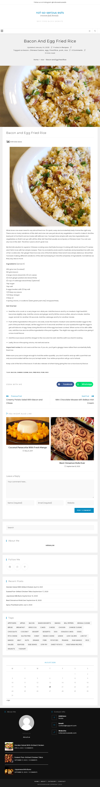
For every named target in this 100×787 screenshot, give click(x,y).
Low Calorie (72, 636)
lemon (60, 636)
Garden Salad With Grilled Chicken (19, 587)
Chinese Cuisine (37, 50)
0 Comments (77, 50)
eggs (79, 632)
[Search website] (95, 31)
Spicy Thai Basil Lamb (14, 605)
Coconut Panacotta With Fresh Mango (27, 447)
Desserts (46, 632)
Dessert (35, 632)
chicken (62, 627)
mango (11, 640)
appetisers (12, 623)
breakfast (20, 627)
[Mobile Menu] (2, 31)
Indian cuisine (48, 636)
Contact (62, 781)
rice (66, 50)
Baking (57, 623)
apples (22, 623)
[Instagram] (89, 31)
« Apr (8, 700)
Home (37, 781)
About (43, 781)
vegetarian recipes (74, 644)
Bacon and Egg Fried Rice (56, 59)
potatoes (54, 640)
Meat (19, 640)
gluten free (25, 636)
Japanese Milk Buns (14, 596)
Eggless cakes (67, 632)
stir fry (44, 644)
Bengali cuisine (83, 623)
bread (10, 627)
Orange (36, 640)
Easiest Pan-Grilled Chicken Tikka (19, 591)
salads (11, 644)
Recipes (65, 47)
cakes (42, 627)
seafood (20, 644)
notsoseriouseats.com (67, 733)
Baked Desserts (44, 623)
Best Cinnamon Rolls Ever (72, 463)
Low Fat (83, 636)
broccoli (33, 627)
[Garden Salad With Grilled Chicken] (9, 746)
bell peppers (69, 623)
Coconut (25, 632)
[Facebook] (10, 566)
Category (52, 781)
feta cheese (12, 636)
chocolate (12, 632)
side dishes (32, 644)
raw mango (77, 640)
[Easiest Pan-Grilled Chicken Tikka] (9, 758)
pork (61, 50)
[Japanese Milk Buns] (9, 770)
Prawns (65, 640)
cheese (52, 627)
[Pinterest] (24, 566)
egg (47, 50)
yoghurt (22, 649)
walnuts (11, 649)
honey (36, 636)
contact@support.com (67, 725)
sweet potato (56, 644)
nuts (27, 640)
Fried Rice (54, 50)
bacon (26, 50)
